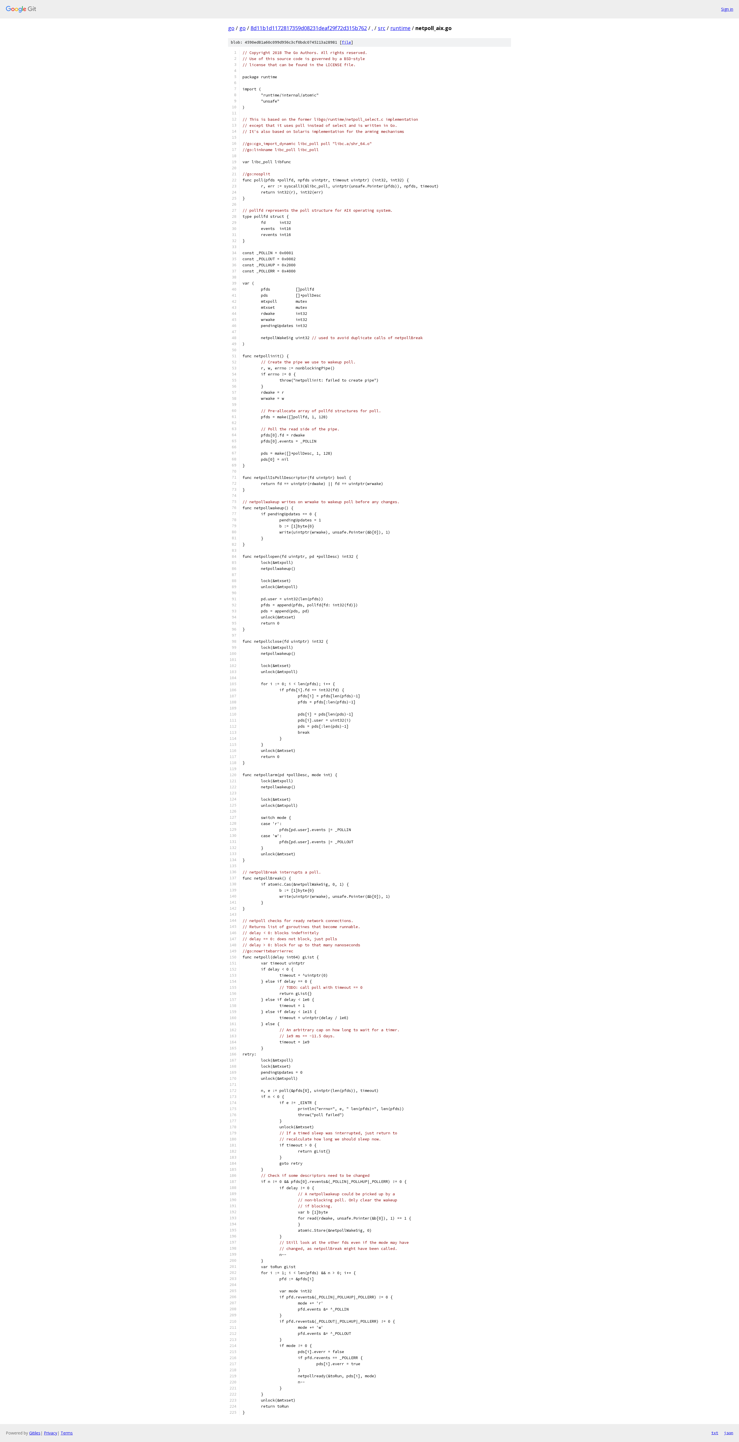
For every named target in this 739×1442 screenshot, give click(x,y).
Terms (67, 1433)
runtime (400, 28)
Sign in (727, 9)
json (728, 1432)
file (346, 42)
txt (714, 1432)
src (381, 28)
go (231, 28)
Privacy (50, 1433)
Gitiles (34, 1433)
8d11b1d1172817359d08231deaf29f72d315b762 (309, 28)
